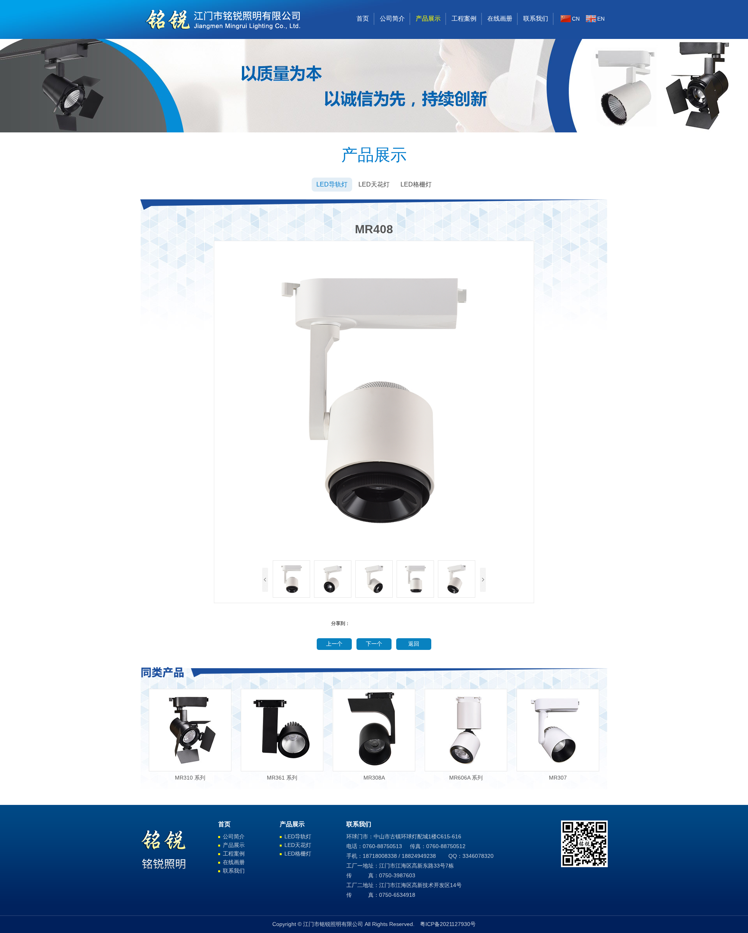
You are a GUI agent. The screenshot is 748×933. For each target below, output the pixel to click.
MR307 (558, 778)
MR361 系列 (282, 778)
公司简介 (392, 18)
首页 (362, 18)
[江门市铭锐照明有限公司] (224, 37)
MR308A (374, 778)
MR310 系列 (190, 778)
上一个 (334, 644)
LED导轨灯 (332, 184)
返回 (413, 644)
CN (576, 19)
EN (601, 19)
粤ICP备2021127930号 (448, 924)
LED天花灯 (374, 184)
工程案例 (464, 18)
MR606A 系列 (466, 778)
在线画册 (499, 18)
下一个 (374, 644)
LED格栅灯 (416, 184)
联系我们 (535, 18)
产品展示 (428, 18)
